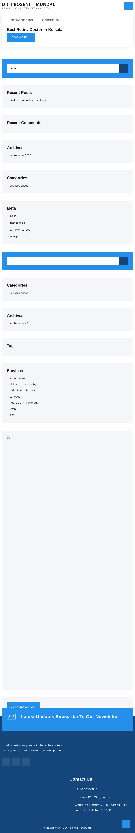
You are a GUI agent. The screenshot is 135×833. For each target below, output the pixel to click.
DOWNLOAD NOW (23, 706)
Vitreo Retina (17, 378)
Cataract (14, 396)
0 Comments (50, 20)
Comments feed (20, 229)
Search (123, 261)
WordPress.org (18, 236)
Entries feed (17, 222)
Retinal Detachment (22, 390)
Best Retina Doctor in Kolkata (34, 29)
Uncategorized (19, 185)
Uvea (12, 408)
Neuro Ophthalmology (23, 402)
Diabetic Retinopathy (22, 384)
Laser (12, 414)
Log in (13, 215)
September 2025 (20, 155)
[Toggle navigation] (128, 6)
